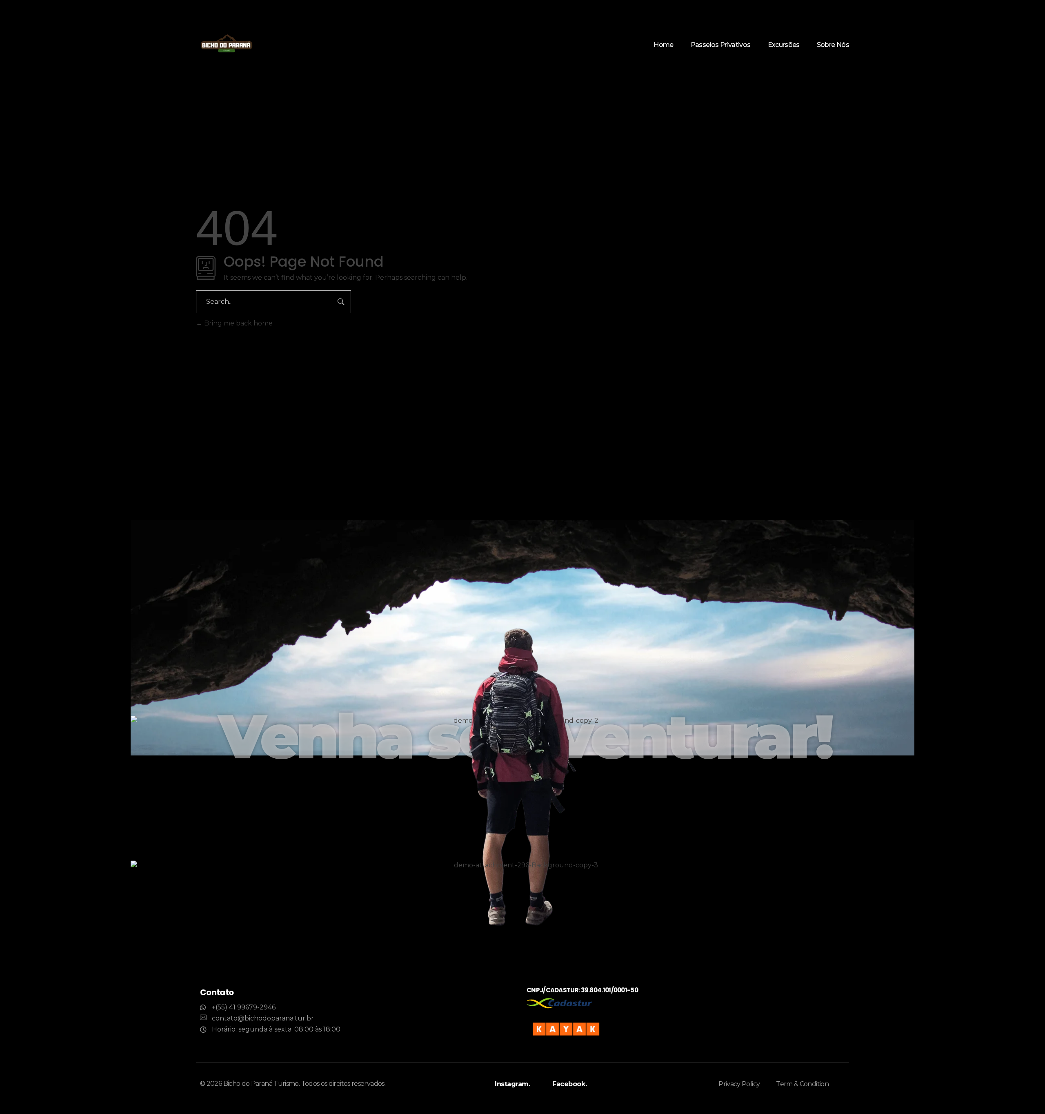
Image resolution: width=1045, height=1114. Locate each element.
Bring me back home (237, 323)
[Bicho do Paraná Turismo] (226, 44)
